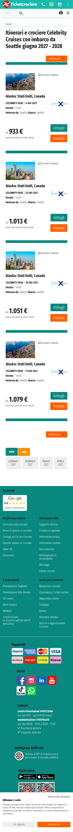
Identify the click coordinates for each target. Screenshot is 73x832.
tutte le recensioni (15, 508)
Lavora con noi (47, 571)
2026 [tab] (11, 451)
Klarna (42, 611)
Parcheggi (44, 564)
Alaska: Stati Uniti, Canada (25, 96)
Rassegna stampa (48, 617)
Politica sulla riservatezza (59, 796)
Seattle (23, 112)
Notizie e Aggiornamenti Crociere (52, 625)
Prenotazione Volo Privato (17, 592)
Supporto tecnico (48, 524)
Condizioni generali (49, 530)
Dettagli (58, 128)
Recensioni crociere (49, 586)
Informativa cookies (49, 543)
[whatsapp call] (51, 4)
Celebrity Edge (14, 103)
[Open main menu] (68, 13)
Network (7, 611)
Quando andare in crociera (17, 543)
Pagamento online (49, 598)
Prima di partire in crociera (17, 530)
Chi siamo (8, 598)
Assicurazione (46, 549)
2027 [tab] (24, 452)
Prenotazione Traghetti (15, 586)
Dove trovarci (10, 604)
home (9, 24)
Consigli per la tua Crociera (17, 536)
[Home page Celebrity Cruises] (60, 103)
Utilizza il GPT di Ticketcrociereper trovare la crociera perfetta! (41, 755)
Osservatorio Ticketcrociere (53, 592)
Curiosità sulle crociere (15, 524)
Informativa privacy (49, 536)
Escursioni (8, 555)
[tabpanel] (36, 464)
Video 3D (7, 549)
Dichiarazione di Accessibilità (48, 557)
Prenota (58, 138)
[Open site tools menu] (68, 4)
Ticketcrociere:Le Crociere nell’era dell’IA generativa (16, 620)
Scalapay (44, 604)
